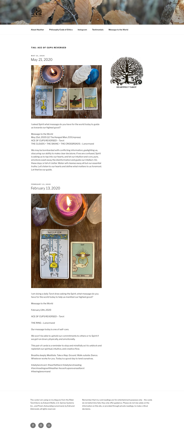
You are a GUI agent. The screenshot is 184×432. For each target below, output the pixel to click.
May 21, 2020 (42, 59)
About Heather (37, 29)
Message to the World (118, 29)
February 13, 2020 (45, 188)
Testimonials (97, 29)
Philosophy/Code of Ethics (61, 29)
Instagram (82, 29)
